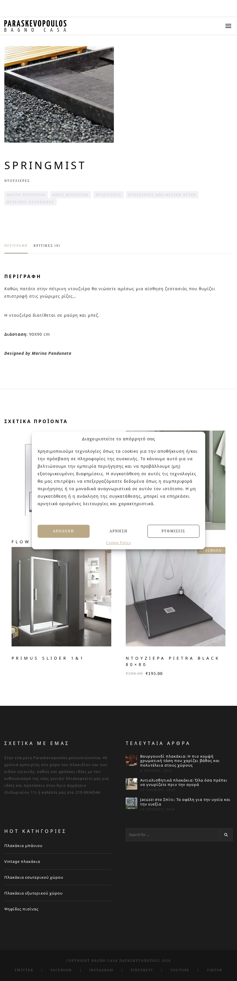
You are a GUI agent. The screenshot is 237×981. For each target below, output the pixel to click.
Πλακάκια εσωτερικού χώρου (33, 877)
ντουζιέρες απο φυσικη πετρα (162, 195)
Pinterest (142, 970)
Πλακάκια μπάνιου (23, 845)
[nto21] (59, 94)
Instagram (101, 970)
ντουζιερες (108, 195)
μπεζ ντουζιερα (71, 195)
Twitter (23, 970)
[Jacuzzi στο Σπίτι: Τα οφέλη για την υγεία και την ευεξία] (131, 803)
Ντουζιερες (17, 180)
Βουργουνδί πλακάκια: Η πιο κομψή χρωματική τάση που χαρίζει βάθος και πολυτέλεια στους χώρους (180, 761)
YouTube (180, 970)
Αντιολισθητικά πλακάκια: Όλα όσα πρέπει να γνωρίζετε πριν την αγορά (183, 782)
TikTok (215, 970)
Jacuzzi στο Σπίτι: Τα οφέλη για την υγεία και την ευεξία (185, 801)
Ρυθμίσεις (173, 531)
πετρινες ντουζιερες (30, 202)
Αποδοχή (63, 531)
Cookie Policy (118, 542)
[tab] (16, 248)
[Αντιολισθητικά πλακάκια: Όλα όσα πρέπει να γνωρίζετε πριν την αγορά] (131, 784)
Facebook (61, 970)
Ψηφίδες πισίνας (21, 909)
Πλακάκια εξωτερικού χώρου (33, 893)
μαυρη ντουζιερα (26, 195)
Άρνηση (119, 531)
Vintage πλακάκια (22, 861)
